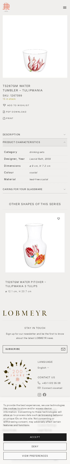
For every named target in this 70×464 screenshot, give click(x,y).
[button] (35, 46)
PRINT (9, 118)
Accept (35, 437)
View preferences (35, 456)
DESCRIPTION (11, 134)
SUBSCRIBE (12, 349)
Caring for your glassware (23, 189)
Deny (35, 446)
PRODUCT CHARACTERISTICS (21, 142)
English (42, 367)
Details (35, 285)
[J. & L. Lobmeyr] (6, 8)
